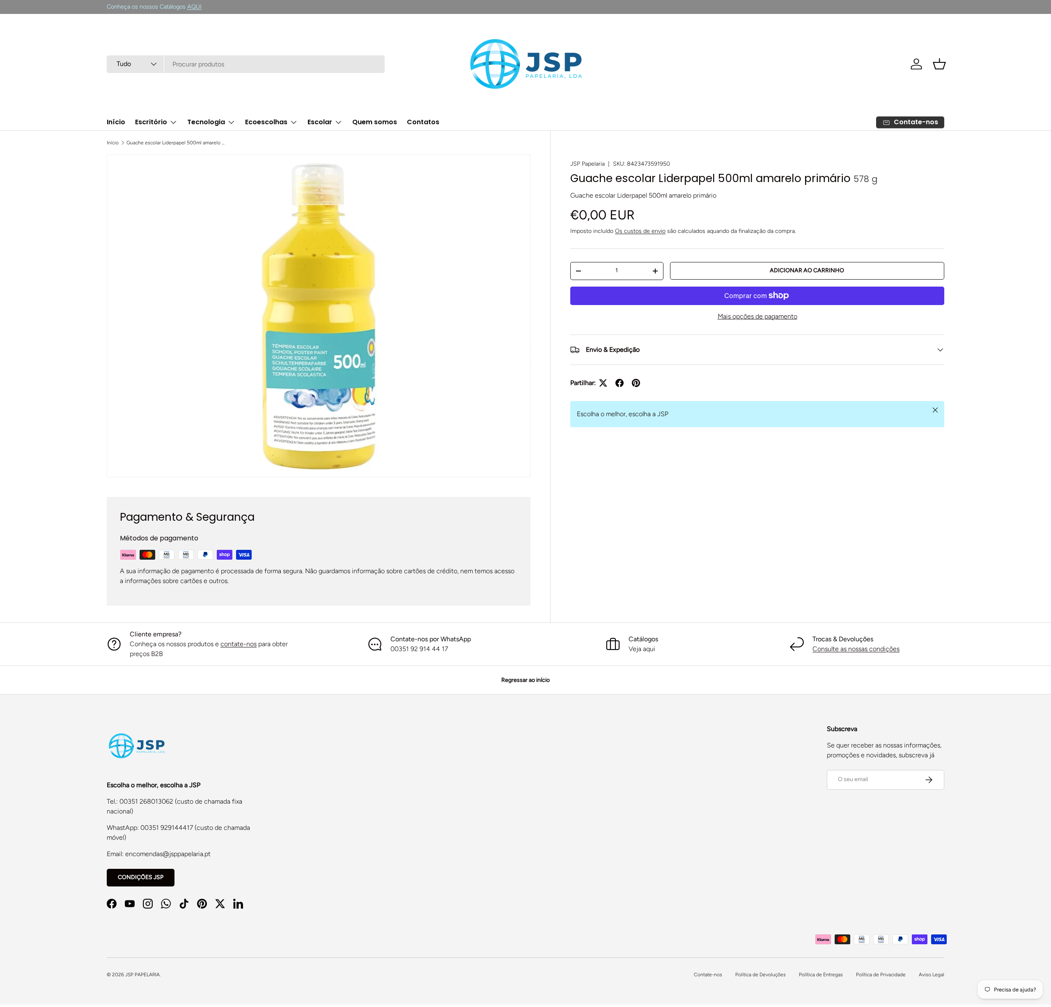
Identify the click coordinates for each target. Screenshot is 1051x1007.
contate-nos (238, 644)
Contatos (423, 122)
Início (116, 122)
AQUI (194, 6)
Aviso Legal (931, 974)
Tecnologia (206, 122)
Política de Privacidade (881, 974)
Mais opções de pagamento (757, 316)
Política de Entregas (821, 974)
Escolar (319, 122)
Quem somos (374, 122)
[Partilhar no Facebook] (619, 383)
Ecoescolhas (266, 122)
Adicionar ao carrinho (807, 270)
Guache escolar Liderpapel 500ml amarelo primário (175, 142)
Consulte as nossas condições (856, 649)
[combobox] (246, 64)
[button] (939, 64)
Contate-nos (708, 974)
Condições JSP (140, 877)
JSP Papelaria (587, 163)
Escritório (151, 122)
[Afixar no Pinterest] (636, 383)
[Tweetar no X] (603, 383)
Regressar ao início (525, 680)
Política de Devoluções (760, 974)
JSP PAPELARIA (142, 974)
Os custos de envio (640, 231)
